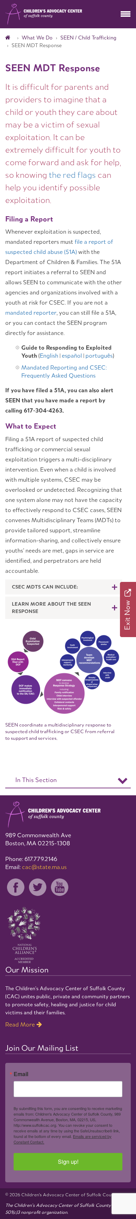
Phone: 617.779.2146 (31, 859)
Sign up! (68, 1162)
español (72, 355)
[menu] (126, 14)
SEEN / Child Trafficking (88, 37)
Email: (36, 867)
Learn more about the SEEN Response (51, 607)
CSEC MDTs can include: (45, 587)
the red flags (72, 174)
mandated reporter (30, 312)
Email (21, 1074)
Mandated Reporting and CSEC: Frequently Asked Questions (64, 371)
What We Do (37, 37)
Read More (20, 1024)
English (49, 355)
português (99, 355)
